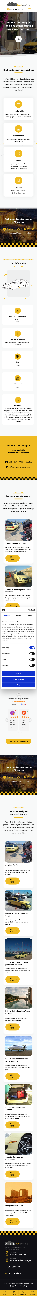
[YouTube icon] (18, 1286)
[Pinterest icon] (15, 1286)
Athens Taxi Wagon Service (19, 699)
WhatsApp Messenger (20, 467)
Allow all (18, 673)
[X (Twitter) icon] (13, 1286)
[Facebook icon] (10, 1286)
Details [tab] (18, 615)
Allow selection (18, 679)
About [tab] (30, 615)
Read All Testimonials (17, 741)
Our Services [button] (14, 1267)
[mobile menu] (29, 9)
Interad (31, 1283)
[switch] (32, 653)
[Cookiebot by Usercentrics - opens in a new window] (26, 610)
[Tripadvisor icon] (21, 1286)
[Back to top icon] (35, 1288)
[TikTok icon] (26, 1286)
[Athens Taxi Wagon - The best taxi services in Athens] (18, 3)
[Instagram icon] (24, 1286)
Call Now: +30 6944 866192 (20, 229)
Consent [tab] (6, 615)
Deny (18, 685)
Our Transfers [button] (14, 1273)
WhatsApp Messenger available (19, 233)
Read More (12, 558)
